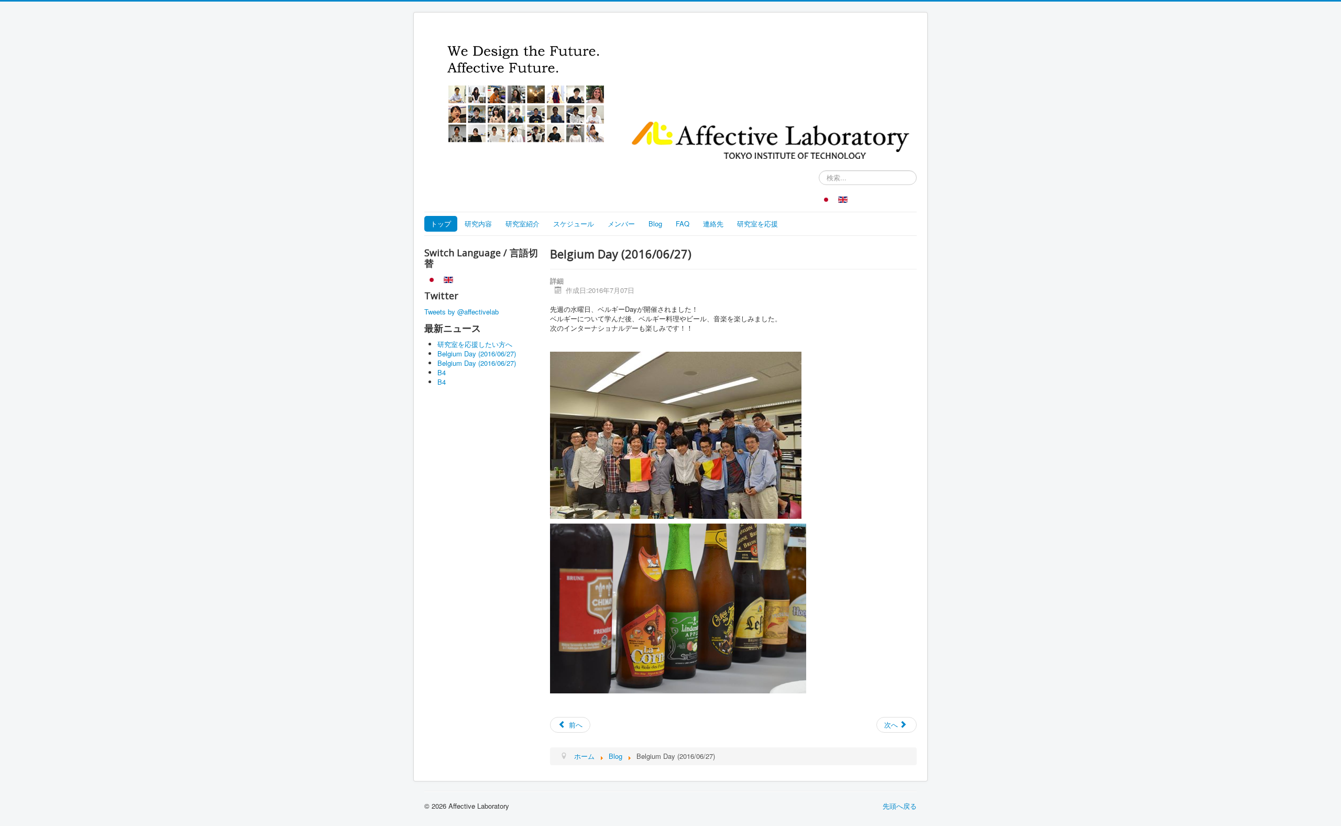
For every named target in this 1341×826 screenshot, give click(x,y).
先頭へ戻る (900, 806)
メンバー (621, 224)
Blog (655, 224)
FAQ (682, 224)
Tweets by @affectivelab (461, 312)
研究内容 (478, 224)
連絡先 (713, 224)
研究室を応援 (757, 224)
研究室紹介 (522, 224)
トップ (441, 224)
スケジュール (573, 224)
